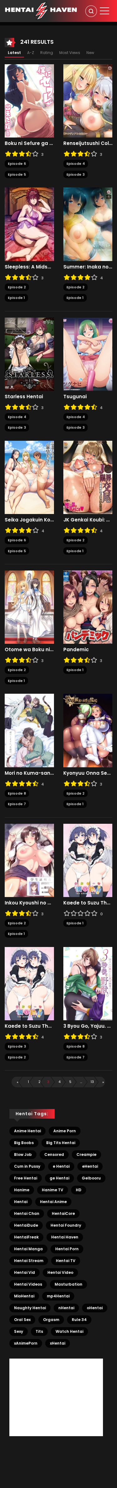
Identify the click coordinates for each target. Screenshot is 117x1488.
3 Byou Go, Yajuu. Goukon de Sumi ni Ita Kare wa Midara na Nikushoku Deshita (88, 1026)
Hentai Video (60, 1272)
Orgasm (51, 1319)
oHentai (95, 1307)
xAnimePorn (25, 1343)
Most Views (69, 52)
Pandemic (76, 649)
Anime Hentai (27, 1131)
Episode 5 (17, 174)
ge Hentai (59, 1178)
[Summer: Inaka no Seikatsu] (88, 224)
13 (92, 1081)
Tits (39, 1331)
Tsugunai (75, 396)
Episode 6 (17, 163)
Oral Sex (22, 1319)
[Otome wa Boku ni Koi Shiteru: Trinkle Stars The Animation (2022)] (29, 607)
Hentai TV (66, 1260)
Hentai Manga (28, 1248)
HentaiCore (63, 1213)
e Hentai (61, 1166)
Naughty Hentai (30, 1307)
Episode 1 (16, 297)
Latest (14, 52)
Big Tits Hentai (60, 1142)
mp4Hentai (58, 1296)
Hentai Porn (67, 1248)
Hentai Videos (28, 1284)
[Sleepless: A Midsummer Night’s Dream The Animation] (29, 224)
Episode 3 (75, 174)
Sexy (18, 1331)
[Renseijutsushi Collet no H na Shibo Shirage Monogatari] (88, 100)
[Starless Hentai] (29, 354)
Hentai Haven (64, 1237)
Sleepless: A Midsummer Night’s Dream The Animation (29, 267)
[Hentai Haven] (41, 10)
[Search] (91, 11)
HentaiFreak (26, 1237)
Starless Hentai (24, 396)
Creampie (86, 1154)
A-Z (30, 52)
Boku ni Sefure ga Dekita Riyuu (29, 143)
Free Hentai (25, 1178)
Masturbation (68, 1284)
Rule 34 (79, 1319)
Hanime (21, 1190)
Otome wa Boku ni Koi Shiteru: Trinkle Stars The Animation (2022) (29, 649)
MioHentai (24, 1296)
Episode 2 (17, 287)
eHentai (90, 1166)
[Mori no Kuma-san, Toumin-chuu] (29, 730)
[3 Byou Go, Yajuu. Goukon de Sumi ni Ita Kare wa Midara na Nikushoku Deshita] (88, 983)
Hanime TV (52, 1190)
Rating (46, 52)
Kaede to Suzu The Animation (88, 903)
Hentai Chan (26, 1213)
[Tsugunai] (88, 354)
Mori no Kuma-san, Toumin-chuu (29, 773)
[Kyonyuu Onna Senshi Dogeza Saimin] (88, 730)
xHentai (57, 1343)
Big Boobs (24, 1142)
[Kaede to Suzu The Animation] (88, 860)
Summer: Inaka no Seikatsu (88, 267)
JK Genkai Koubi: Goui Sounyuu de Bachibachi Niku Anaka (88, 520)
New (90, 52)
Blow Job (23, 1154)
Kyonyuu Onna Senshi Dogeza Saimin (88, 773)
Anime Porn (64, 1131)
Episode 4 (75, 163)
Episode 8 (17, 793)
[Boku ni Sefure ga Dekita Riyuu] (29, 100)
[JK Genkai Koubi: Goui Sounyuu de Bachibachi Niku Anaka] (88, 477)
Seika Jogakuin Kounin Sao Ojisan (29, 520)
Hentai (20, 1201)
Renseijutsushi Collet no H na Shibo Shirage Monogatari (88, 143)
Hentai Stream (28, 1260)
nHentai (66, 1307)
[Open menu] (104, 10)
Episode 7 (17, 803)
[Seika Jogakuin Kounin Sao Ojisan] (29, 477)
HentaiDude (26, 1225)
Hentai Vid (24, 1272)
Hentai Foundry (66, 1225)
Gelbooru (91, 1178)
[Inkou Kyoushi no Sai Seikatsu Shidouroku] (29, 860)
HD (78, 1190)
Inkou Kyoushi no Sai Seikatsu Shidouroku (29, 903)
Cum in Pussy (27, 1166)
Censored (54, 1154)
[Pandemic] (88, 607)
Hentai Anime (53, 1201)
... (81, 1081)
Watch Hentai (69, 1331)
